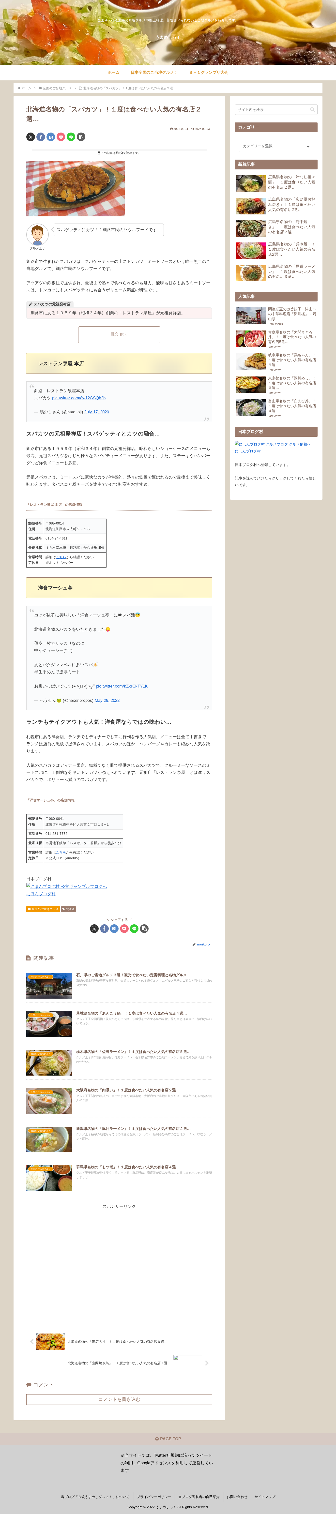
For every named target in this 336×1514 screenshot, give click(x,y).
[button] (81, 137)
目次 (114, 334)
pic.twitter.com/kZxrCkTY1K (122, 686)
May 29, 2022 (107, 700)
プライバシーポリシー (154, 1497)
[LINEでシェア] (71, 137)
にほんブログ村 (41, 894)
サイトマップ (265, 1497)
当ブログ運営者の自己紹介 (199, 1497)
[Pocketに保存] (61, 137)
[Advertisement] (119, 1266)
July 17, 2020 (96, 412)
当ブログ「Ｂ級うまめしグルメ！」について (95, 1497)
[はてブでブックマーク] (50, 137)
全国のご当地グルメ (45, 909)
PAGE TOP (170, 1439)
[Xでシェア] (30, 137)
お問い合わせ (237, 1497)
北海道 (70, 909)
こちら (61, 557)
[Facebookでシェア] (40, 137)
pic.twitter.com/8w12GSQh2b (79, 398)
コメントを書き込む (119, 1399)
